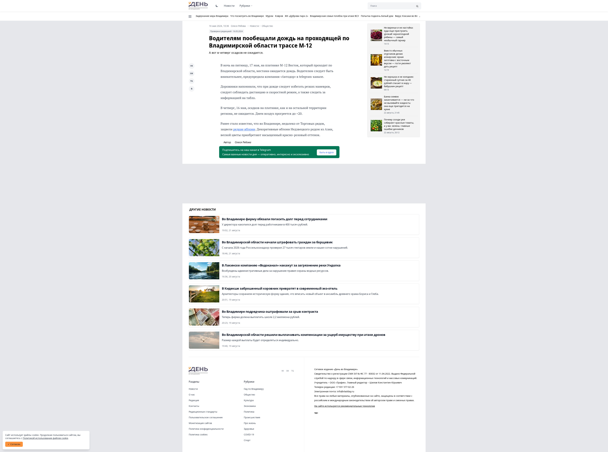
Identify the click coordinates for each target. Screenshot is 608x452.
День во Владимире (199, 6)
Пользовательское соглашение (206, 417)
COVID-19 (249, 434)
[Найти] (417, 5)
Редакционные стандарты (203, 411)
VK (191, 65)
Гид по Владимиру (254, 388)
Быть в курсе (327, 152)
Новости (229, 5)
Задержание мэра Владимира (212, 15)
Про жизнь (250, 423)
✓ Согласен (14, 444)
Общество (267, 25)
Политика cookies (198, 434)
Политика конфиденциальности (206, 428)
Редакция (194, 400)
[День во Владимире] (199, 371)
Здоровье (249, 428)
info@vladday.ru (345, 391)
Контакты (194, 405)
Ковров (279, 15)
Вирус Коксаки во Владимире (411, 15)
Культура (249, 400)
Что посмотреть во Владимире (247, 15)
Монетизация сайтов (200, 423)
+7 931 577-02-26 (345, 386)
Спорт (247, 440)
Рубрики (245, 5)
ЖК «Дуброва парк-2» (296, 15)
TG (191, 81)
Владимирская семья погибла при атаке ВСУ (334, 15)
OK (191, 73)
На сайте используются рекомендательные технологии (344, 405)
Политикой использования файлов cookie (45, 438)
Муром (269, 15)
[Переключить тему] (217, 6)
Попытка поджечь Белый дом (377, 15)
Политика (249, 411)
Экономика (250, 405)
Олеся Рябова (238, 25)
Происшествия (252, 417)
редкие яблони (244, 129)
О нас (192, 394)
